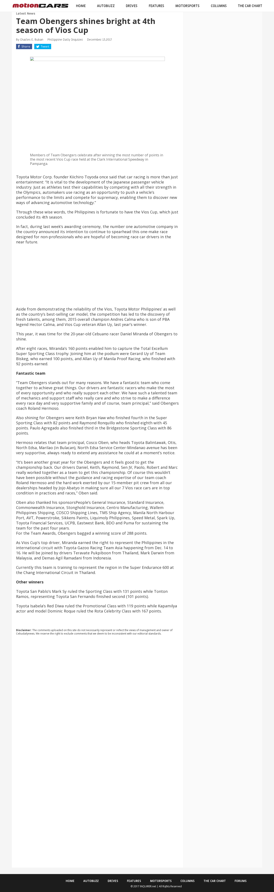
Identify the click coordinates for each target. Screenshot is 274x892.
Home (81, 6)
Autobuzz (106, 6)
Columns (219, 6)
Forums (241, 881)
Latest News (25, 14)
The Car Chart (250, 6)
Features (156, 6)
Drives (131, 6)
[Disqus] (97, 696)
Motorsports (187, 6)
